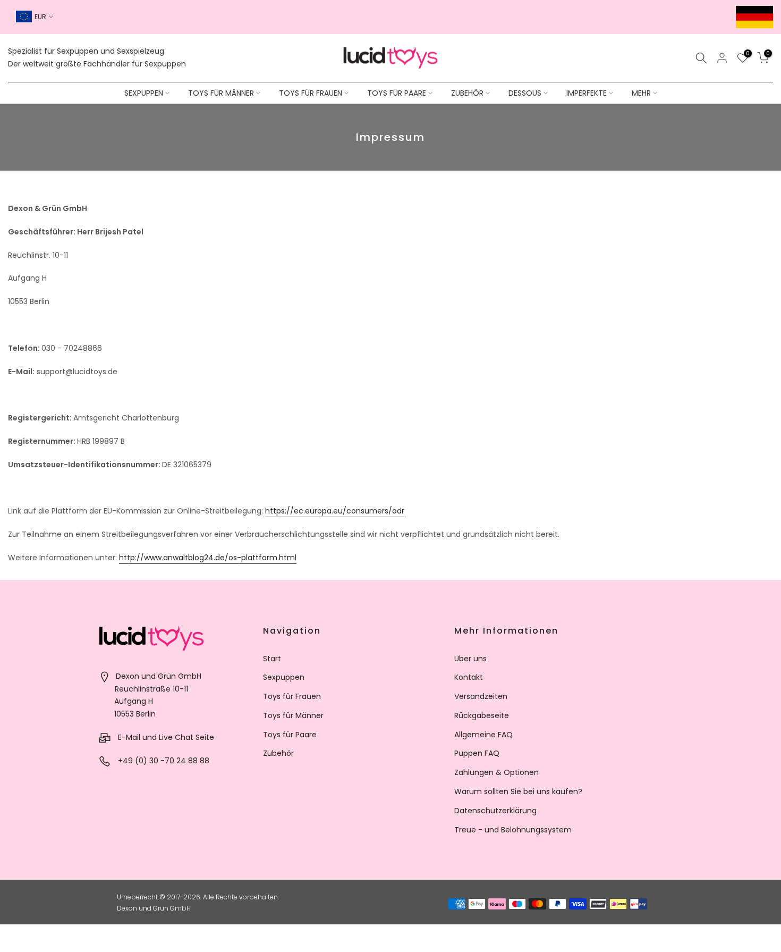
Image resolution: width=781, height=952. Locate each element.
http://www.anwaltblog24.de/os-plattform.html (207, 557)
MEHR (641, 93)
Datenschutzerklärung (495, 810)
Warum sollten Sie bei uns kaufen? (518, 791)
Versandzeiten (480, 696)
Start (272, 658)
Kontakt (468, 677)
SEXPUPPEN (143, 93)
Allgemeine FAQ (483, 734)
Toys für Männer (293, 715)
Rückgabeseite (481, 715)
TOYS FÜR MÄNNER (221, 93)
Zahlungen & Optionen (496, 772)
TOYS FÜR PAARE (396, 93)
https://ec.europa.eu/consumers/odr (334, 511)
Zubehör (278, 753)
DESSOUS (524, 93)
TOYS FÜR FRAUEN (310, 93)
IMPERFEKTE (586, 93)
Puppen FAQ (476, 753)
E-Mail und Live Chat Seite (166, 737)
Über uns (470, 658)
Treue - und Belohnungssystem (513, 829)
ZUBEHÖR (467, 93)
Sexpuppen (283, 677)
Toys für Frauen (292, 696)
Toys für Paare (290, 734)
